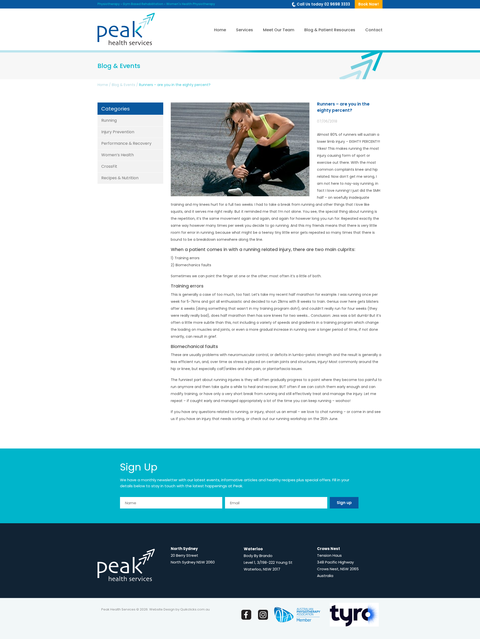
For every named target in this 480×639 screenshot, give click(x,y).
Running (109, 120)
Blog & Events (123, 84)
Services (244, 30)
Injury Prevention (117, 132)
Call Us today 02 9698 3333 (323, 4)
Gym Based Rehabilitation (143, 4)
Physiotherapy (109, 4)
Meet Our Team (278, 30)
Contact (373, 30)
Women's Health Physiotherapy (190, 4)
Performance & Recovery (126, 143)
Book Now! (368, 4)
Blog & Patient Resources (329, 30)
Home (220, 30)
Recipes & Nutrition (119, 178)
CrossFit (109, 166)
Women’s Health (117, 155)
